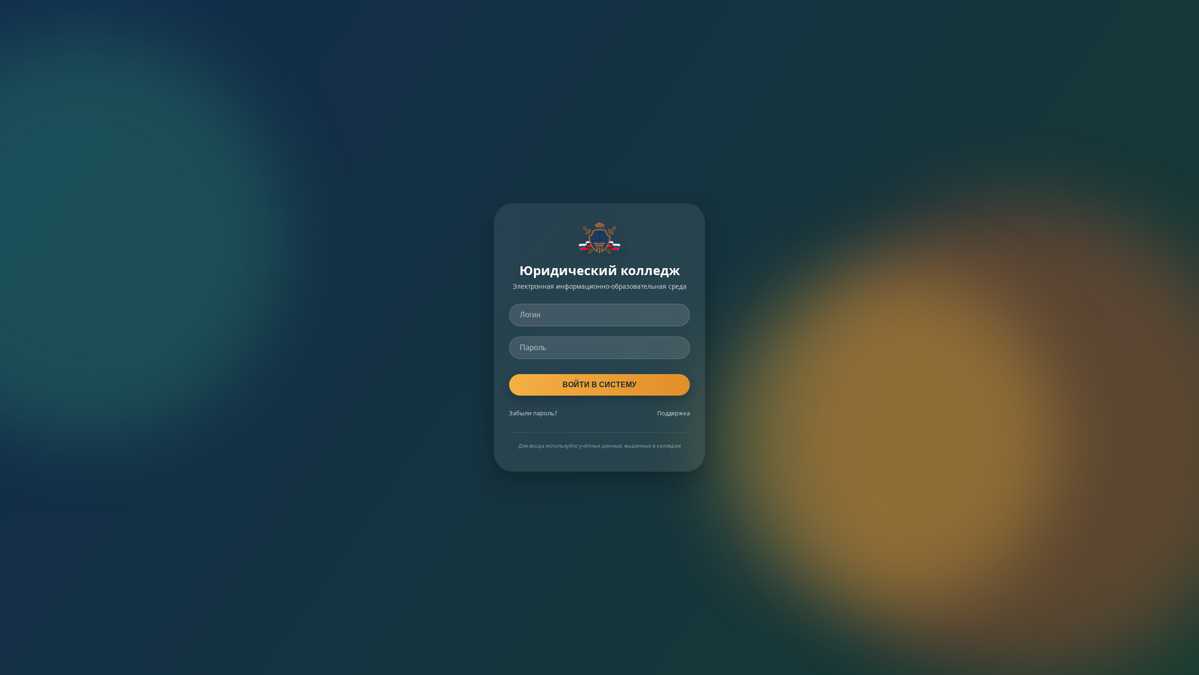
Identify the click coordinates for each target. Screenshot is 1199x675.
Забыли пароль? (533, 413)
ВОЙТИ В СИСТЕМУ (599, 385)
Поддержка (673, 413)
